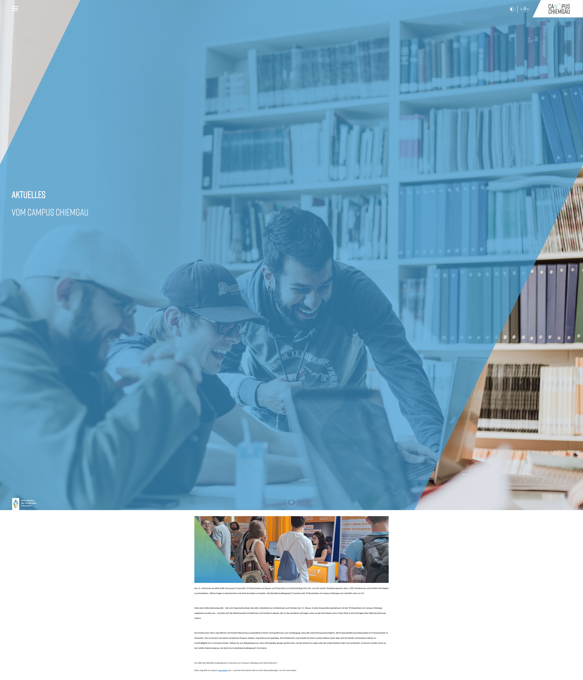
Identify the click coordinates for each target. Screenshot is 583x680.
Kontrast (512, 9)
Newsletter (223, 670)
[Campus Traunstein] (557, 8)
